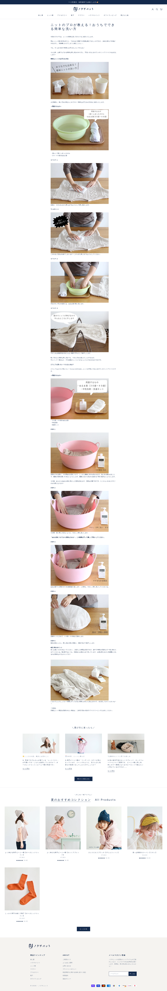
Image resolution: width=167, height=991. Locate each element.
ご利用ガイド (67, 959)
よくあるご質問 (67, 963)
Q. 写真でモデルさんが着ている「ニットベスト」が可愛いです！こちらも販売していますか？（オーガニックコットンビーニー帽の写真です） (41, 762)
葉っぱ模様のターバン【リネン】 (145, 852)
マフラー (81, 15)
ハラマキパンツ (94, 15)
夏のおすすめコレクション (71, 799)
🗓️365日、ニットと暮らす (75, 756)
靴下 (72, 15)
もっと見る (26, 768)
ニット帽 (50, 15)
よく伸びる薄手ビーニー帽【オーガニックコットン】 (22, 854)
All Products (105, 799)
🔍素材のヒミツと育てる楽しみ (119, 756)
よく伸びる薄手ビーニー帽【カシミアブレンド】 (63, 854)
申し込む (132, 974)
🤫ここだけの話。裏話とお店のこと (36, 756)
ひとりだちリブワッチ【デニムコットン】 (104, 852)
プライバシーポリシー (69, 969)
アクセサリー (62, 15)
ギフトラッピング (110, 15)
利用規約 (65, 975)
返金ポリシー (67, 979)
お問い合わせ (67, 966)
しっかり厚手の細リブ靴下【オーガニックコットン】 (22, 915)
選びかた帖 (125, 15)
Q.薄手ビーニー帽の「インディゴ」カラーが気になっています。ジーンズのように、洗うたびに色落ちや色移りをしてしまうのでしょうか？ (83, 762)
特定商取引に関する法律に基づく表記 (74, 972)
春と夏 (40, 15)
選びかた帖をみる (83, 779)
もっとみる (83, 929)
